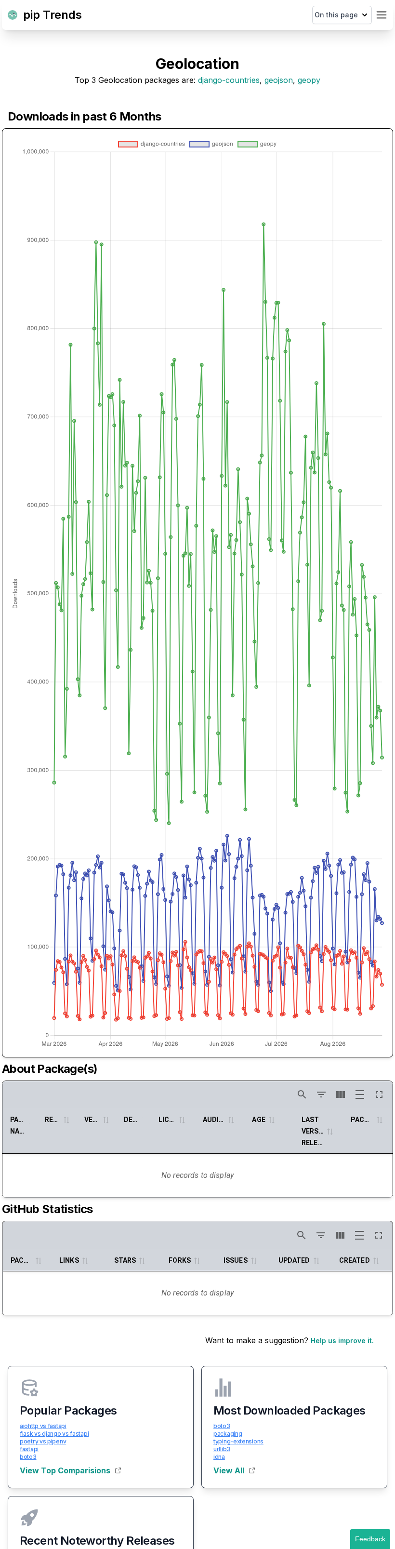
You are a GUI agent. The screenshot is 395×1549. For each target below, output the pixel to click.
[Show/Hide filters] (321, 1094)
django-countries (229, 80)
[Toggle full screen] (379, 1094)
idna (219, 1456)
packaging (227, 1433)
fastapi (29, 1449)
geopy (309, 80)
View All (228, 1470)
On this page (336, 15)
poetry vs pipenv (43, 1441)
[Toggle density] (359, 1094)
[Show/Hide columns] (340, 1094)
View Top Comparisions (65, 1470)
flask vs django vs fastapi (54, 1433)
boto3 (28, 1456)
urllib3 (221, 1449)
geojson (278, 80)
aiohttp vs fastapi (43, 1425)
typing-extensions (238, 1441)
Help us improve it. (342, 1340)
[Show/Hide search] (302, 1094)
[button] (66, 1119)
